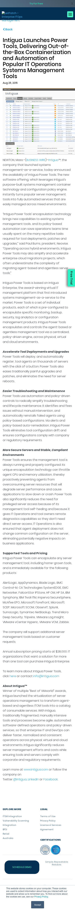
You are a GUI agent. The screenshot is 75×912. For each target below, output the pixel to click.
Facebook (50, 779)
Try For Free (36, 3)
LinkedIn (33, 779)
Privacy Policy (41, 896)
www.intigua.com (36, 769)
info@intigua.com (46, 676)
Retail (6, 833)
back (9, 29)
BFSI (5, 829)
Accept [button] (37, 904)
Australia (8, 838)
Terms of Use (48, 816)
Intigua (53, 160)
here (12, 676)
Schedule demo (21, 867)
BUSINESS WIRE (36, 160)
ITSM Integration (12, 816)
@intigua (20, 779)
